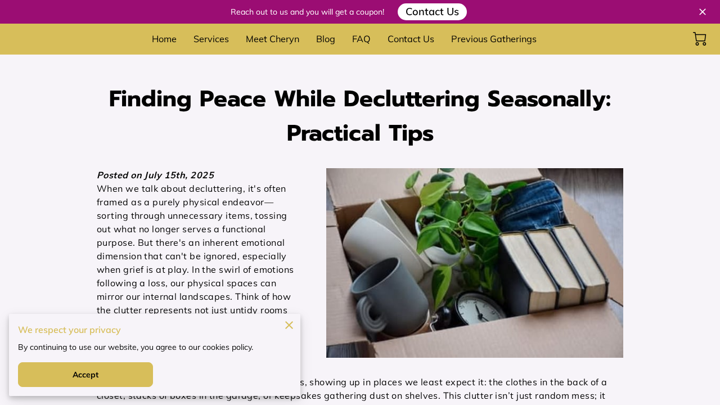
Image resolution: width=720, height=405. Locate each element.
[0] (699, 39)
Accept (86, 375)
